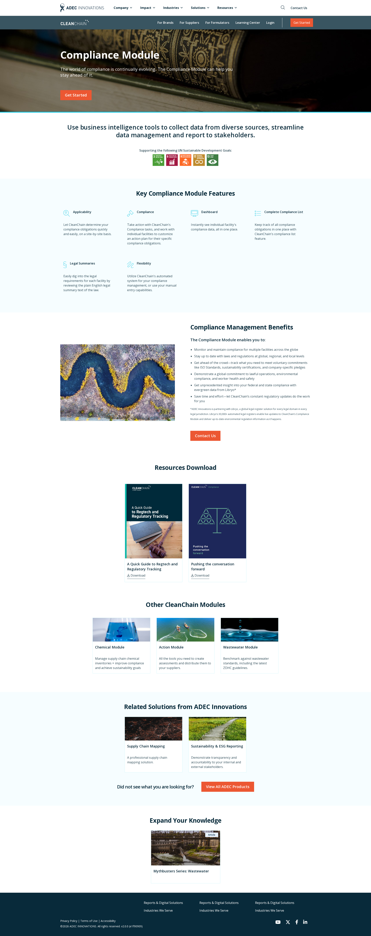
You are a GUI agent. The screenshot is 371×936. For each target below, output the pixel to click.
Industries (171, 8)
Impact (145, 8)
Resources (225, 8)
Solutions (198, 8)
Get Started (302, 22)
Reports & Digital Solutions (163, 903)
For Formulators (217, 22)
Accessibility (108, 921)
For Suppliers (189, 22)
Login (270, 22)
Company (121, 8)
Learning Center (248, 22)
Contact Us (299, 8)
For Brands (165, 22)
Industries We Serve (158, 910)
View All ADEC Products (227, 786)
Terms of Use (89, 921)
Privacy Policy (69, 921)
